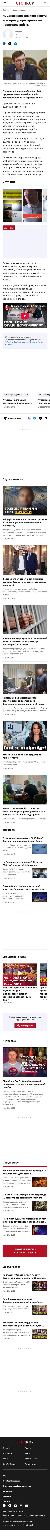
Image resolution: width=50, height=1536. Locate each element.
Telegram (9, 342)
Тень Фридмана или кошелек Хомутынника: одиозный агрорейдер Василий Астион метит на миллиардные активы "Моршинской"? (24, 1303)
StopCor (18, 32)
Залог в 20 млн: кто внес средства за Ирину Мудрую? (22, 756)
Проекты (7, 1448)
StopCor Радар (9, 1464)
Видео (28, 1448)
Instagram (40, 342)
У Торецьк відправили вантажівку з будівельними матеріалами (17, 403)
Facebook (17, 342)
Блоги (28, 1453)
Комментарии (14, 418)
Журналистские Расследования (17, 1486)
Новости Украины (19, 10)
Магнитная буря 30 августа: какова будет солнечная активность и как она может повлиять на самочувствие (24, 1222)
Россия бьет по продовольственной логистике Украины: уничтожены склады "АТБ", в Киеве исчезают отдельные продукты (24, 891)
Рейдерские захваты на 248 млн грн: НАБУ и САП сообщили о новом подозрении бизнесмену (25, 522)
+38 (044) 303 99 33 (25, 1252)
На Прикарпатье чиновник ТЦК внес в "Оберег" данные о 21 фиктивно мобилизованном (22, 865)
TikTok (9, 344)
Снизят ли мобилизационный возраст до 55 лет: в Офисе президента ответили (24, 1196)
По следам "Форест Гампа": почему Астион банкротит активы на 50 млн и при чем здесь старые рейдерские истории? (25, 1278)
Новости (6, 1453)
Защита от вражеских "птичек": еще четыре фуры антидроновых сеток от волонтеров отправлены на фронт (20, 994)
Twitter (32, 342)
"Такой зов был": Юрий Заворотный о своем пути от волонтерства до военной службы (24, 1084)
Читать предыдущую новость (16, 394)
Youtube (25, 342)
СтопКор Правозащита (12, 1481)
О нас (5, 1476)
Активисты (7, 1491)
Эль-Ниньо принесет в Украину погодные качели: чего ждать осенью (24, 1172)
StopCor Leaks (11, 1267)
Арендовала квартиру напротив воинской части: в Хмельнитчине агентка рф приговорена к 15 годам (25, 641)
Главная (6, 10)
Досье (5, 1458)
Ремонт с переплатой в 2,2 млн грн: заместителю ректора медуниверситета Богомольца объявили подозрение (24, 811)
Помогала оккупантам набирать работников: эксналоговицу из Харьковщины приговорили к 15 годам (23, 701)
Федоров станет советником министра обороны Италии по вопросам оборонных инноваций (24, 582)
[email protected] (26, 1525)
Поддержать (27, 1025)
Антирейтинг (31, 1464)
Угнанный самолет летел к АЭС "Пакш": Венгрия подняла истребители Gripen (23, 839)
